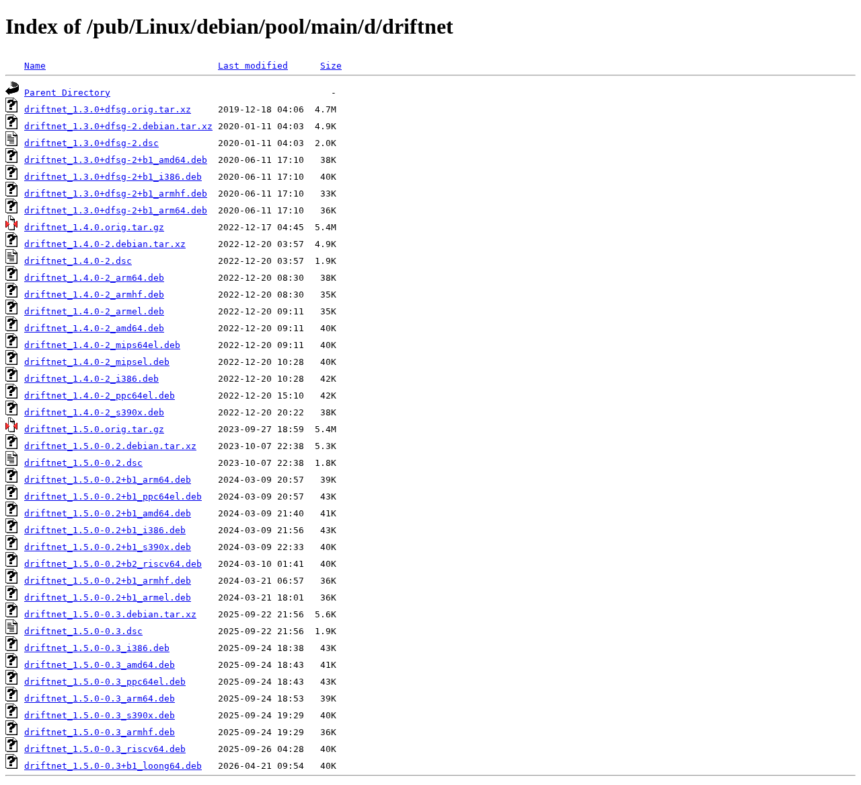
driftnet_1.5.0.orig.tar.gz (94, 429)
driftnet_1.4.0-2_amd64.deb (94, 328)
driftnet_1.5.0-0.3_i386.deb (97, 648)
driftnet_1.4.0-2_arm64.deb (94, 278)
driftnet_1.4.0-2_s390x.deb (94, 412)
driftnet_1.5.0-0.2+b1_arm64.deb (107, 480)
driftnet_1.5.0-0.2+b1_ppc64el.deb (113, 496)
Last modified (253, 66)
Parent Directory (67, 93)
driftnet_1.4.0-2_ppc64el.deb (99, 395)
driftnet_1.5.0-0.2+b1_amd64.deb (107, 513)
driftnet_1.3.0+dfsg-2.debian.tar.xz (118, 126)
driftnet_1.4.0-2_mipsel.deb (97, 362)
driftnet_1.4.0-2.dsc (78, 261)
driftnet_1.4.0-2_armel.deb (94, 311)
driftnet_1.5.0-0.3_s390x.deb (99, 715)
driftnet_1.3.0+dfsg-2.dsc (91, 143)
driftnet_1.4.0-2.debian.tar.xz (105, 244)
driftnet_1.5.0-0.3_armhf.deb (99, 732)
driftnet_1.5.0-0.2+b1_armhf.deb (107, 581)
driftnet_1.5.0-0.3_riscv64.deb (105, 749)
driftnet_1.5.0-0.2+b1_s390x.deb (107, 547)
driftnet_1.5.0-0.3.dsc (83, 631)
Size (331, 66)
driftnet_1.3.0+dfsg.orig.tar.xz (107, 109)
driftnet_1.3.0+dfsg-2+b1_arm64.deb (115, 210)
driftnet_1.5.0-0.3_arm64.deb (99, 698)
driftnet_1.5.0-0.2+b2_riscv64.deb (113, 564)
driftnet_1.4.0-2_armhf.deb (94, 294)
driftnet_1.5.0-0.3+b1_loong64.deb (113, 766)
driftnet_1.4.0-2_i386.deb (91, 379)
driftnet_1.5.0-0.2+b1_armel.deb (107, 597)
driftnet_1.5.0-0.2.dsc (83, 463)
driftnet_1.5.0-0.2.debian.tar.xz (110, 446)
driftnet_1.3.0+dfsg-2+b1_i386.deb (113, 177)
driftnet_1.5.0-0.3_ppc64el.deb (105, 682)
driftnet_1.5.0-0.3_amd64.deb (99, 665)
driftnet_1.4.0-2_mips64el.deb (102, 345)
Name (35, 66)
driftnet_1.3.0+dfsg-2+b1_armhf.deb (115, 194)
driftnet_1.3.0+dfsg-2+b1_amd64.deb (115, 160)
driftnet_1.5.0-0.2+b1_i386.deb (105, 530)
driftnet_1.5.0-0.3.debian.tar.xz (110, 614)
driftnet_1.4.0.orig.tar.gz (94, 227)
